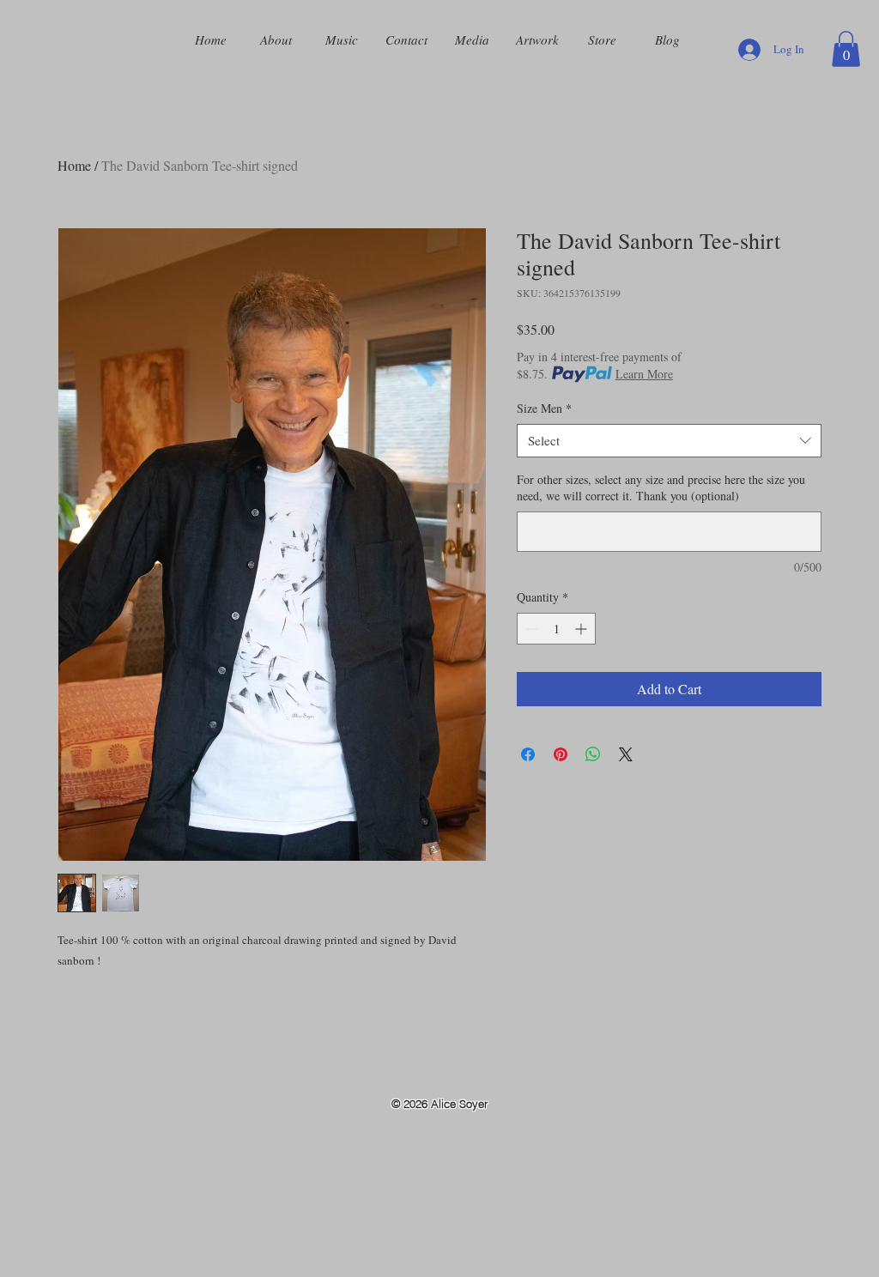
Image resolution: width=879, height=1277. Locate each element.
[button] (846, 49)
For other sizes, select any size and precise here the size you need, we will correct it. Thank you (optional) (661, 488)
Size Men (544, 408)
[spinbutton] (556, 629)
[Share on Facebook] (528, 754)
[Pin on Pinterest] (560, 754)
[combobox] (669, 440)
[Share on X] (625, 754)
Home (74, 165)
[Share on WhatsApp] (593, 754)
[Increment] (582, 629)
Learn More (644, 374)
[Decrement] (530, 629)
